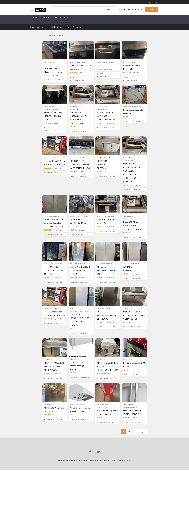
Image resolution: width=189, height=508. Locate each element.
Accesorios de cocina (129, 62)
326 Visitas (126, 77)
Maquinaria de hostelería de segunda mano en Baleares (55, 27)
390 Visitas (126, 237)
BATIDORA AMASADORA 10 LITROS (78, 223)
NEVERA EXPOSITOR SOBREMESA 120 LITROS (80, 270)
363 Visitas (47, 378)
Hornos (52, 157)
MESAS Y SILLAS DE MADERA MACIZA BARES (53, 116)
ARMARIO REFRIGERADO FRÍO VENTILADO (106, 315)
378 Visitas (100, 176)
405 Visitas (100, 282)
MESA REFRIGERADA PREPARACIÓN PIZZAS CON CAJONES (134, 315)
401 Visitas (126, 121)
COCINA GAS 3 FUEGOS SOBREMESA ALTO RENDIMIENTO (80, 164)
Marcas (53, 17)
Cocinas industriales (81, 157)
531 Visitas (126, 422)
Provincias (44, 17)
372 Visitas (100, 73)
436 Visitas (100, 231)
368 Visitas (73, 131)
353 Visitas (47, 128)
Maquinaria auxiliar (102, 106)
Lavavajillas (102, 65)
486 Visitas (126, 374)
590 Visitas (100, 422)
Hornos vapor (111, 216)
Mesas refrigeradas (105, 157)
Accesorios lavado (80, 62)
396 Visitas (100, 378)
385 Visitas (47, 172)
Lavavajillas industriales (108, 62)
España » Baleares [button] (56, 35)
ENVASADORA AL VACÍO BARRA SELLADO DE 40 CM (106, 116)
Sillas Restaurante (102, 407)
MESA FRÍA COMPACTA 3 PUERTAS (103, 164)
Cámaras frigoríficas (79, 404)
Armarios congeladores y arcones (80, 311)
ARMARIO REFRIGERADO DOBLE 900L (107, 270)
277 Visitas (47, 80)
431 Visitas (47, 419)
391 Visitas (47, 282)
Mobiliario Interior (76, 109)
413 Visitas (47, 234)
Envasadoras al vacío (103, 109)
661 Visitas (73, 77)
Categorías (34, 17)
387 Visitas (126, 189)
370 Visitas (47, 323)
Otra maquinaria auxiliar (77, 362)
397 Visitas (126, 278)
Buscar (108, 9)
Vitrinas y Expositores (49, 62)
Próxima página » (140, 432)
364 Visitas (100, 128)
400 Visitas (73, 333)
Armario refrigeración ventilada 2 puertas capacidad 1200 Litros (54, 223)
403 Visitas (73, 234)
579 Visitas (73, 419)
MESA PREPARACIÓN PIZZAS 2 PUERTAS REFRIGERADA (54, 366)
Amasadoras (85, 216)
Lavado (72, 62)
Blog (65, 17)
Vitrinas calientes (49, 65)
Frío (98, 157)
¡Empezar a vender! (137, 9)
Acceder (123, 9)
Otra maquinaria (127, 308)
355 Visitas (100, 327)
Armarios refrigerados (53, 216)
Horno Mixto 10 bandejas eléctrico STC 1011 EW (54, 270)
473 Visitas (73, 176)
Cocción (46, 157)
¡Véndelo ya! (152, 9)
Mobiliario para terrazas (51, 109)
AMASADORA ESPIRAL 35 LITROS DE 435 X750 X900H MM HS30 (107, 366)
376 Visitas (73, 282)
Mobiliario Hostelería (49, 106)
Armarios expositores (79, 263)
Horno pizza (58, 157)
